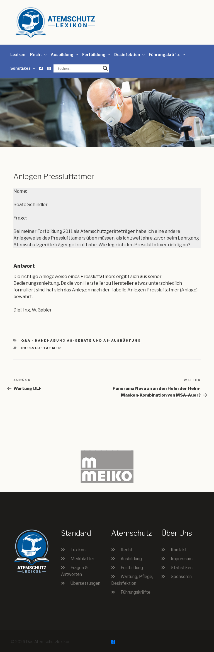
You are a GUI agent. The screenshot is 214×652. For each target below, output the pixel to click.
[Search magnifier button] (105, 68)
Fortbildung (94, 54)
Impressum (182, 558)
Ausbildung (62, 54)
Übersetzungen (85, 583)
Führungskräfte (165, 54)
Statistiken (182, 567)
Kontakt (179, 549)
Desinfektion (127, 54)
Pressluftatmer (41, 348)
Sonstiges (20, 68)
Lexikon (17, 54)
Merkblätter (82, 558)
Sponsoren (181, 576)
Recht (36, 54)
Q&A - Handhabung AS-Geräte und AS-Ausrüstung (81, 340)
